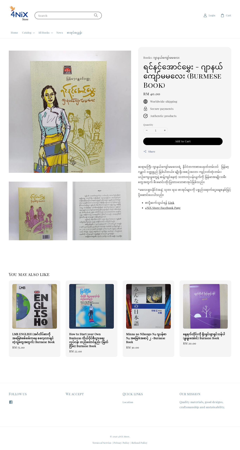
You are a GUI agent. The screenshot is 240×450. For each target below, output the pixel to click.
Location (128, 402)
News (59, 32)
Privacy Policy (121, 442)
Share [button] (151, 151)
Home (14, 32)
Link (171, 202)
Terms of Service (102, 442)
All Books (44, 32)
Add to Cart (183, 141)
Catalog (26, 32)
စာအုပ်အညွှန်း (74, 32)
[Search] (96, 15)
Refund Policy (140, 442)
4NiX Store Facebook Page (162, 208)
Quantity (148, 124)
